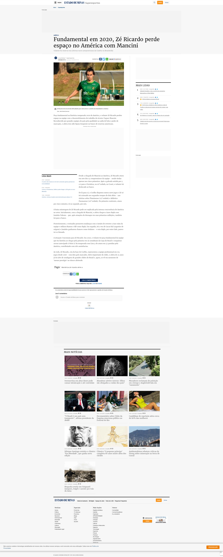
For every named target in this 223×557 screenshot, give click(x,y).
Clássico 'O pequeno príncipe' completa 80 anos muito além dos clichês (111, 453)
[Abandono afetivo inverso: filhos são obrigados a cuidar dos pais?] (112, 366)
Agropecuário (96, 538)
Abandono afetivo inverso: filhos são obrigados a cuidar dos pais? (111, 382)
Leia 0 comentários (89, 280)
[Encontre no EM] (154, 2)
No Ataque (96, 537)
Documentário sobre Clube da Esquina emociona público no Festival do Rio (109, 418)
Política (57, 512)
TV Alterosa (77, 512)
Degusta (95, 527)
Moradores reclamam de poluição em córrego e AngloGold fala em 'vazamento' (143, 383)
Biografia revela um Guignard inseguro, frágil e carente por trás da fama (79, 489)
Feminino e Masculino (99, 525)
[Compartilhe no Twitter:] (80, 413)
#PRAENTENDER (97, 516)
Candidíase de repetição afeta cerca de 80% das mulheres (144, 417)
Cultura (57, 525)
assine (100, 283)
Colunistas (57, 523)
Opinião (95, 512)
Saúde (56, 521)
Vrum (75, 519)
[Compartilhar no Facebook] (100, 59)
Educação (57, 527)
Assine (160, 2)
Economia (57, 514)
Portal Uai (76, 510)
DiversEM (57, 519)
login (94, 283)
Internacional (58, 518)
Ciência (95, 523)
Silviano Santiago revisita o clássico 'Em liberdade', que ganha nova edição (80, 453)
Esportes (95, 531)
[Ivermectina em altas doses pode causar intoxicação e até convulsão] (80, 366)
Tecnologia (96, 529)
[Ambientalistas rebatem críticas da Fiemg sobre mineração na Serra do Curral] (144, 436)
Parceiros (76, 514)
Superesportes (92, 3)
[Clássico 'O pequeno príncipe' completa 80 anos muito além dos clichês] (112, 436)
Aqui (75, 518)
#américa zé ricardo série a (72, 267)
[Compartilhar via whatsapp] (107, 59)
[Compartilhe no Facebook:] (78, 413)
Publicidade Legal (59, 529)
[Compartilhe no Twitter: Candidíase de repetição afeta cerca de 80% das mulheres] (144, 413)
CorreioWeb (115, 510)
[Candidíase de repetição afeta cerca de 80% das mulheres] (144, 401)
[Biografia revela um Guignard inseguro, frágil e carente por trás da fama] (80, 472)
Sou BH (76, 521)
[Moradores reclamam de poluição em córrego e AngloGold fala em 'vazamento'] (144, 366)
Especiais (95, 514)
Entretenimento (97, 540)
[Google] (89, 305)
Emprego (95, 518)
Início (54, 7)
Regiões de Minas (98, 510)
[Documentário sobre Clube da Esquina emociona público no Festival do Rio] (112, 401)
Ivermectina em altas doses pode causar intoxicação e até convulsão (79, 382)
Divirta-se (95, 542)
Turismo (95, 521)
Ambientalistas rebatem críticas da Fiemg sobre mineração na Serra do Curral (144, 453)
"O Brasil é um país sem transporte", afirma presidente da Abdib (79, 418)
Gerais (56, 510)
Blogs (75, 516)
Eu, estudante (116, 514)
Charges (95, 519)
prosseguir (213, 547)
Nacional (57, 516)
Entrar (166, 2)
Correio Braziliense (117, 512)
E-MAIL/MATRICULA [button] (89, 308)
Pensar (95, 533)
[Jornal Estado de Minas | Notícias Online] (74, 2)
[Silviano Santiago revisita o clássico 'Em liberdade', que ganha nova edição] (80, 436)
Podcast (95, 535)
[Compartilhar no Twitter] (103, 59)
